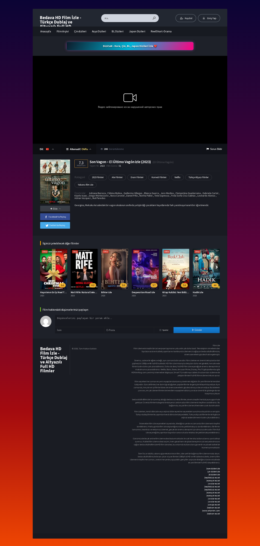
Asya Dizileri (99, 31)
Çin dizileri (80, 31)
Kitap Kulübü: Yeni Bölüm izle (160, 292)
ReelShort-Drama (161, 31)
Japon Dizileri (137, 31)
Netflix (177, 177)
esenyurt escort (213, 480)
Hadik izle (180, 292)
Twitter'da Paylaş (57, 225)
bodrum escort (213, 507)
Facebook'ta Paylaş (57, 216)
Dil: (42, 149)
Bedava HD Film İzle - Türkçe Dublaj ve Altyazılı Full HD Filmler (60, 24)
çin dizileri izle (214, 471)
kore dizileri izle (213, 468)
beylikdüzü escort (212, 477)
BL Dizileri (117, 31)
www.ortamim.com (211, 510)
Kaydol (188, 18)
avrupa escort (214, 504)
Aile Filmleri (117, 177)
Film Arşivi (63, 31)
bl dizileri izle (214, 474)
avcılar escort (214, 483)
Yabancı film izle (85, 184)
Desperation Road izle (125, 292)
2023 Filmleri (98, 177)
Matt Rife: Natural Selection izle (70, 292)
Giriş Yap (211, 18)
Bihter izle (89, 292)
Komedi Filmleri (159, 177)
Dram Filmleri (137, 177)
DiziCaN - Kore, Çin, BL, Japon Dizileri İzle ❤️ (130, 46)
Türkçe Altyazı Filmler (199, 177)
